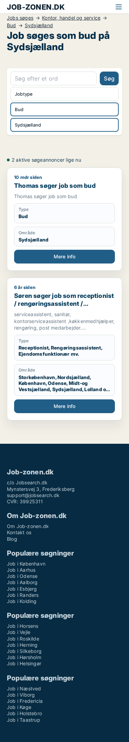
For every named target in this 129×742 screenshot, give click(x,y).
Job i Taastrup (23, 720)
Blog (12, 539)
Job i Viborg (21, 695)
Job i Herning (22, 645)
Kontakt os (19, 532)
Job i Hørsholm (24, 657)
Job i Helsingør (24, 663)
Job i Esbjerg (22, 589)
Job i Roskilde (23, 639)
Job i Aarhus (21, 570)
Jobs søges (20, 18)
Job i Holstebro (24, 713)
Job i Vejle (18, 632)
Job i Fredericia (25, 701)
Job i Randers (23, 595)
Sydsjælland (39, 25)
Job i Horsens (23, 626)
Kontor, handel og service (71, 18)
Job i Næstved (24, 688)
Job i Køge (19, 707)
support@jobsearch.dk (33, 495)
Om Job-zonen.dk (28, 526)
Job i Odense (22, 576)
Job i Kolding (22, 601)
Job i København (26, 564)
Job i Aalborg (22, 582)
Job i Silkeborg (24, 651)
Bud (11, 25)
